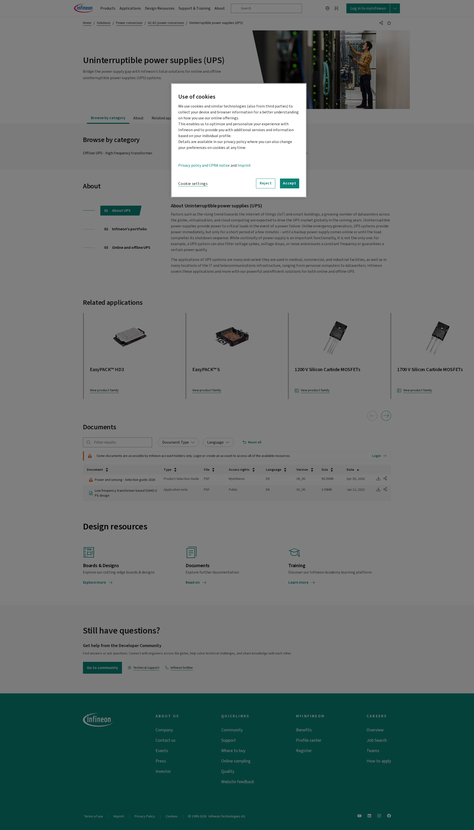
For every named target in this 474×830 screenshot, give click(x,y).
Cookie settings (193, 183)
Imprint (244, 165)
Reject (266, 183)
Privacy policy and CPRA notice (204, 165)
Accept (289, 183)
